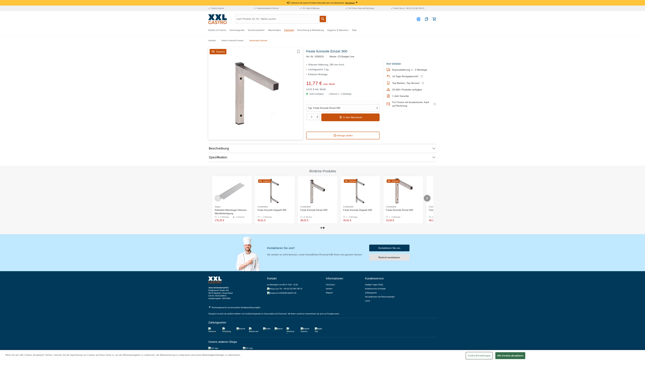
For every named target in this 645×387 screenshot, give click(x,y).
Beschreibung (219, 148)
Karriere (329, 289)
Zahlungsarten (371, 293)
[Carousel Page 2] (324, 228)
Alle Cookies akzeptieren (510, 355)
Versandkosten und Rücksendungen (380, 297)
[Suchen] (323, 19)
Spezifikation (218, 157)
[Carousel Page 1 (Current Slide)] (321, 228)
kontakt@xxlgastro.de (287, 293)
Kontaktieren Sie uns (389, 248)
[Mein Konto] (419, 19)
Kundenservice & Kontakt (375, 289)
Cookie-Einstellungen (479, 355)
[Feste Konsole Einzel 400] (317, 190)
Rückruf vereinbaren (389, 257)
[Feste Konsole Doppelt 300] (274, 190)
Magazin (329, 293)
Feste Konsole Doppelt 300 (271, 210)
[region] (322, 368)
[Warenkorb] (434, 19)
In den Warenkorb (352, 117)
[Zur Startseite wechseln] (217, 19)
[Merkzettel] (426, 19)
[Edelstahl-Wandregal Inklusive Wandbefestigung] (232, 190)
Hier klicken (350, 3)
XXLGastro (330, 285)
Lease (367, 301)
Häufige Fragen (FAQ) (374, 285)
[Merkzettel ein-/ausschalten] (298, 51)
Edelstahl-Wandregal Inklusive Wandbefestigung (231, 212)
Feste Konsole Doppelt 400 (357, 210)
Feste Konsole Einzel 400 (313, 210)
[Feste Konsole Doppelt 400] (360, 190)
